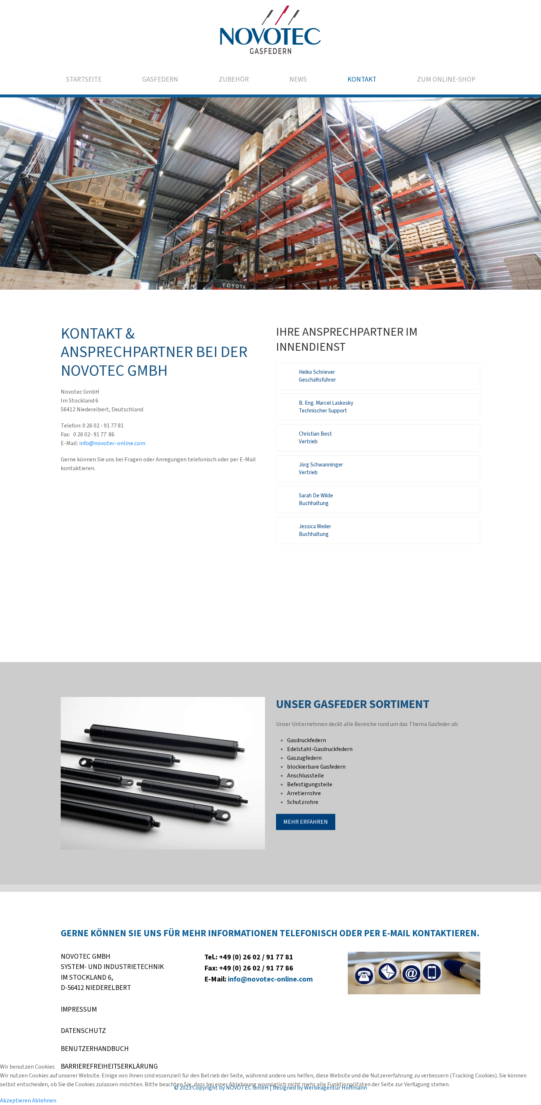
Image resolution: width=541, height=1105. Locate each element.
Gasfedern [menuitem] (160, 80)
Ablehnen (44, 1101)
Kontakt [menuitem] (361, 80)
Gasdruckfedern (306, 740)
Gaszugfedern (304, 758)
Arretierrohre (304, 793)
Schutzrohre (302, 802)
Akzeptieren (15, 1101)
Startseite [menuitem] (84, 80)
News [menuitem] (298, 80)
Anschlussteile (305, 776)
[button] (378, 376)
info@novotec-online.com (112, 443)
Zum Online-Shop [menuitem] (446, 80)
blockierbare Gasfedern (316, 767)
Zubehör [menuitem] (234, 80)
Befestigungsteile (309, 784)
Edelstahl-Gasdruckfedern (320, 749)
